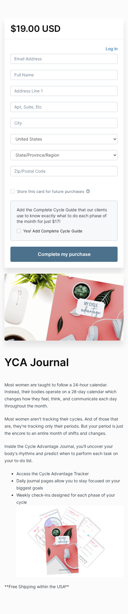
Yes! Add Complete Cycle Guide (52, 231)
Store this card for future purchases (53, 191)
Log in (112, 48)
